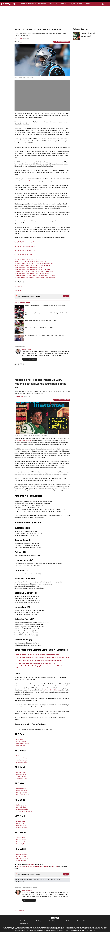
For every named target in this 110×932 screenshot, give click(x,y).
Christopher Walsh (19, 396)
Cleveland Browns (21, 760)
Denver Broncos (21, 788)
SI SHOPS (33, 1)
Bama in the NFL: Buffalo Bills (24, 255)
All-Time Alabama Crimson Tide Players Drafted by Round (32, 273)
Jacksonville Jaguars (22, 776)
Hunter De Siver (18, 38)
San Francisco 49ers (22, 858)
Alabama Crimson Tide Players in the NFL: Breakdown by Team (34, 263)
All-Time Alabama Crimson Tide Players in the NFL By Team (33, 269)
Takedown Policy (51, 921)
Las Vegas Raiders (21, 793)
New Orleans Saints (22, 842)
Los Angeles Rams (21, 856)
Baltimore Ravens (21, 756)
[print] (24, 364)
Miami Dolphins (21, 741)
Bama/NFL (21, 910)
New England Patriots (22, 743)
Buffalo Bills (20, 739)
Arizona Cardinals (21, 854)
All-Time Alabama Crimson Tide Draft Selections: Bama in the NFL (36, 663)
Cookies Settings (24, 923)
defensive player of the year (52, 690)
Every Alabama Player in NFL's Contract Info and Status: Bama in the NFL (38, 655)
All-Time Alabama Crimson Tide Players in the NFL (30, 267)
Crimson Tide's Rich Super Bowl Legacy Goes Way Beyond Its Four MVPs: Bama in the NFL (42, 667)
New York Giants (21, 807)
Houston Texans (21, 772)
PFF (30, 181)
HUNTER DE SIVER (26, 349)
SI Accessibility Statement (83, 921)
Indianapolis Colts (21, 774)
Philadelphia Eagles (22, 809)
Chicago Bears (20, 821)
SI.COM (3, 1)
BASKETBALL (32, 4)
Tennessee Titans (21, 778)
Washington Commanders (24, 811)
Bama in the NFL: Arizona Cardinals (25, 242)
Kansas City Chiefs (21, 790)
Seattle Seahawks (21, 860)
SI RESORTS (26, 1)
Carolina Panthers (21, 840)
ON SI (7, 1)
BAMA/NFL (72, 4)
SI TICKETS (19, 1)
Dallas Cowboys (21, 805)
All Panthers (18, 286)
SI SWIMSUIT (13, 1)
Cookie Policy (37, 921)
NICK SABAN (64, 4)
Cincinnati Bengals (22, 758)
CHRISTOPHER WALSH (27, 890)
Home (16, 910)
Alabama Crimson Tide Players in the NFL (27, 259)
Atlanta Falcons (20, 838)
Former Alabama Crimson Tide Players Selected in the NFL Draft (34, 271)
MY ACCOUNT (39, 1)
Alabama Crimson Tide (24, 440)
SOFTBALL (80, 4)
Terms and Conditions (66, 921)
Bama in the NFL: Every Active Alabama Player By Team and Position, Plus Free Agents (42, 657)
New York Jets (20, 745)
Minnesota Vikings (21, 827)
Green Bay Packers (21, 825)
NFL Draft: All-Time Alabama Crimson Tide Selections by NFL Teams (35, 275)
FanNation (18, 290)
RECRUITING (42, 4)
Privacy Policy (23, 921)
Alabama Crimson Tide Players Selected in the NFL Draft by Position (35, 277)
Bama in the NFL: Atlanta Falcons (24, 246)
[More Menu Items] (93, 4)
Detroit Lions (20, 823)
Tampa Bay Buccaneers (23, 844)
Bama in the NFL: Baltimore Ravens (25, 250)
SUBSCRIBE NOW (48, 1)
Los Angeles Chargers (22, 795)
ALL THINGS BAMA (52, 4)
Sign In (107, 4)
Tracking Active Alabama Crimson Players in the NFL (30, 261)
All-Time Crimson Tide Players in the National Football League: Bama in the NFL (40, 660)
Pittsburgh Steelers (22, 762)
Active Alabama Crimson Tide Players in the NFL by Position (33, 265)
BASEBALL (88, 4)
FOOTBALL (23, 4)
